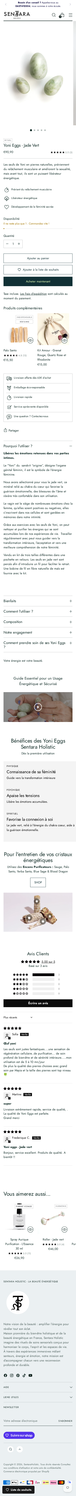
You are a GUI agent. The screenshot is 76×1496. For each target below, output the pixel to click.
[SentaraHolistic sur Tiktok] (24, 1376)
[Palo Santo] (19, 329)
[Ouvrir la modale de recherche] (54, 15)
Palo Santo (10, 350)
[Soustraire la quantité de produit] (7, 244)
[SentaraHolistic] (17, 15)
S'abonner (65, 1421)
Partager (14, 430)
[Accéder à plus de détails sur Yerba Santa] (50, 916)
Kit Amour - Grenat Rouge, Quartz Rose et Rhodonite (51, 355)
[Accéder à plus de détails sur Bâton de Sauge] (29, 918)
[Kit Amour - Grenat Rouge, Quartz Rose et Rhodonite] (53, 329)
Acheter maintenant (38, 281)
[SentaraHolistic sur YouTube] (30, 1376)
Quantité (9, 236)
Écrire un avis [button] (38, 1003)
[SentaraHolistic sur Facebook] (6, 1376)
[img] (12, 1028)
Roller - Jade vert (53, 1239)
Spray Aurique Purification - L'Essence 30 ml (19, 1244)
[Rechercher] (10, 1449)
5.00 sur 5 (48, 962)
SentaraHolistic (31, 1464)
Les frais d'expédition (33, 294)
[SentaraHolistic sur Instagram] (12, 1376)
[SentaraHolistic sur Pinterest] (18, 1376)
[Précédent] (6, 4)
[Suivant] (70, 4)
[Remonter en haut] (20, 1449)
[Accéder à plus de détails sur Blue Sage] (37, 901)
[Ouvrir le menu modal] (70, 15)
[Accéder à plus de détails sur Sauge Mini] (43, 921)
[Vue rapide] (30, 340)
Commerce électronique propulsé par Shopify (26, 1471)
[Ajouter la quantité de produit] (18, 244)
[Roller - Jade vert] (53, 1218)
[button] (21, 974)
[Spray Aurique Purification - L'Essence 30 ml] (19, 1218)
